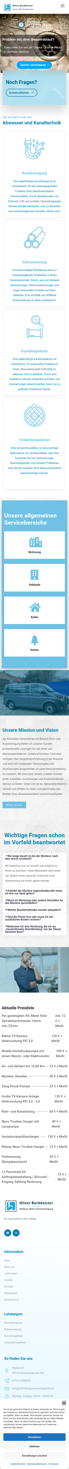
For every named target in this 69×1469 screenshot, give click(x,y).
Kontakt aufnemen (19, 92)
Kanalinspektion (34, 351)
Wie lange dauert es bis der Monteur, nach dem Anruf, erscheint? (31, 857)
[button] (64, 1402)
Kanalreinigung (34, 173)
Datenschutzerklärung (37, 1464)
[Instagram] (16, 1232)
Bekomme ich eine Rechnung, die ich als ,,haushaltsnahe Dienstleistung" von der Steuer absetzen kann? (33, 929)
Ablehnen (34, 1446)
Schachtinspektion (34, 440)
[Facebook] (7, 1232)
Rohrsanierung (34, 262)
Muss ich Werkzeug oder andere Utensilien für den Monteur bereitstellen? (34, 902)
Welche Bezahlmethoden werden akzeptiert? (34, 910)
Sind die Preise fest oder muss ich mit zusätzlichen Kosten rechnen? (29, 918)
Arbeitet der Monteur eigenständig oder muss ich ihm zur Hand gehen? (33, 892)
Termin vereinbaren (34, 65)
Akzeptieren (34, 1437)
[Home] (29, 1206)
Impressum (54, 1464)
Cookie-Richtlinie (17, 1464)
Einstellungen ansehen (34, 1455)
